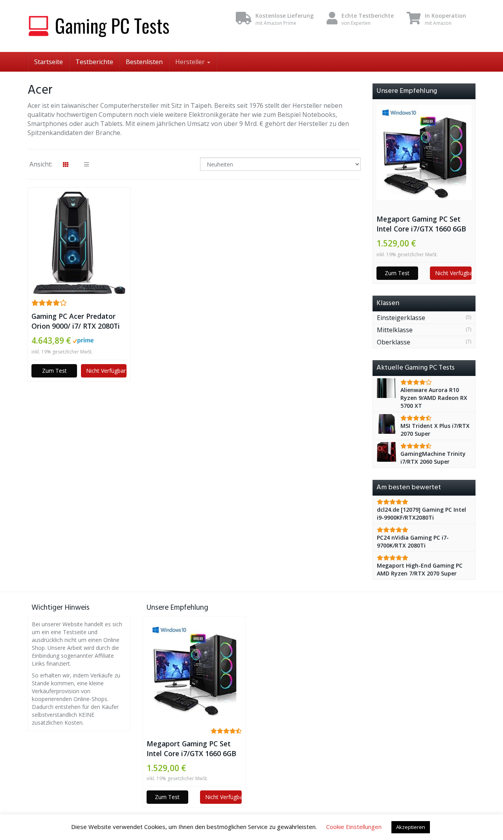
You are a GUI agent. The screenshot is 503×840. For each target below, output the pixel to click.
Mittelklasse (395, 330)
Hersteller (190, 61)
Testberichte (94, 61)
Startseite (48, 61)
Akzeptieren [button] (410, 827)
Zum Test (54, 370)
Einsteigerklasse (401, 317)
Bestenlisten (144, 61)
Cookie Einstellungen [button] (354, 827)
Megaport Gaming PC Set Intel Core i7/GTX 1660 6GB (421, 223)
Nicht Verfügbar (106, 370)
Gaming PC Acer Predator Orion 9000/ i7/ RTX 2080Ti (75, 321)
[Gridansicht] (65, 164)
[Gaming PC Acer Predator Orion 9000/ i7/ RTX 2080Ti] (79, 242)
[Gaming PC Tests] (98, 26)
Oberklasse (393, 342)
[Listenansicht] (86, 164)
